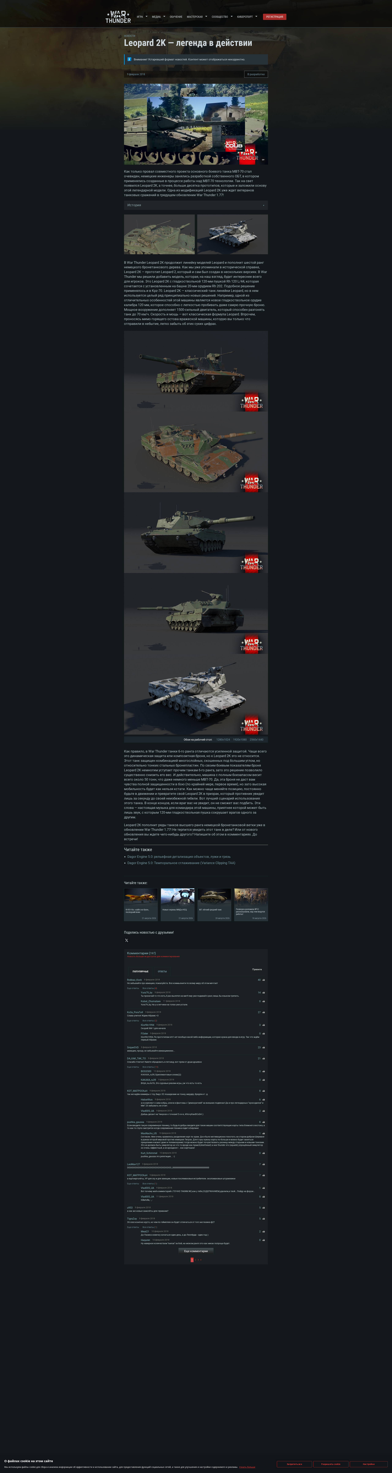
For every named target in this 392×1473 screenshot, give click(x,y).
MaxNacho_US (149, 1133)
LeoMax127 (133, 1164)
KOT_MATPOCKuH (137, 1090)
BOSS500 (146, 1071)
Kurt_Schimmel (149, 1153)
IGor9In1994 (147, 1025)
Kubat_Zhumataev (151, 1001)
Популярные (140, 971)
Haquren (145, 1240)
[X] (126, 940)
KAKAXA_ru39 (148, 1079)
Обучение (176, 16)
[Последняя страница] (233, 1260)
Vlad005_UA (147, 1110)
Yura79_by (146, 992)
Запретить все (294, 1464)
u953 (130, 1207)
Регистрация (274, 16)
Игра (140, 16)
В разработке (256, 74)
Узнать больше (247, 1467)
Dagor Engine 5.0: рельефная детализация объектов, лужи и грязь (179, 857)
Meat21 (145, 1231)
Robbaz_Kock (134, 979)
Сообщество (220, 16)
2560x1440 (256, 739)
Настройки (369, 1464)
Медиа (156, 16)
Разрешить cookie (330, 1464)
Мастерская (195, 16)
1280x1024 (223, 739)
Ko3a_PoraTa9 (135, 1012)
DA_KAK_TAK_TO (136, 1058)
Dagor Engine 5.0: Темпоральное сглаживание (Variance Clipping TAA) (181, 863)
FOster (144, 1033)
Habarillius (147, 1099)
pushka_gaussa (135, 1122)
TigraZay (132, 1218)
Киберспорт (245, 16)
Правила (257, 969)
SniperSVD (133, 1047)
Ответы (162, 971)
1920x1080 (240, 739)
